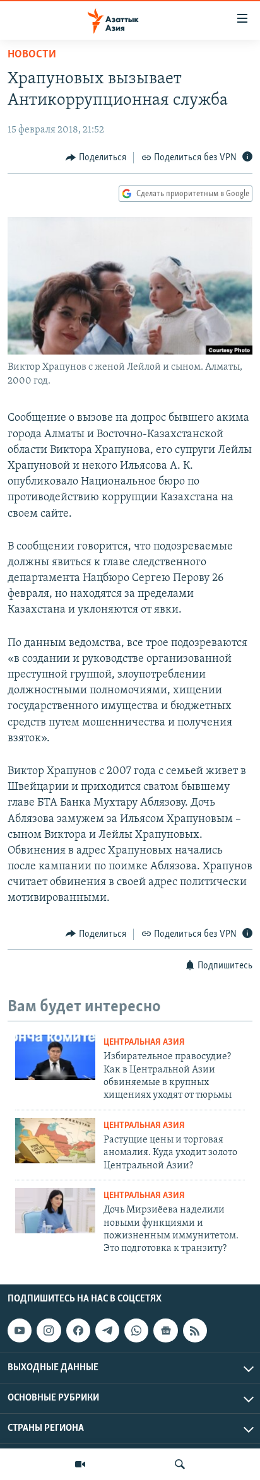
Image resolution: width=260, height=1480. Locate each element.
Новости (32, 55)
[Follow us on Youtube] (20, 1330)
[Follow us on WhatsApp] (136, 1330)
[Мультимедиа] (80, 1464)
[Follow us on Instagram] (49, 1330)
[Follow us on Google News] (165, 1330)
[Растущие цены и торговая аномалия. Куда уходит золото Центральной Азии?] (55, 1140)
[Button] (96, 158)
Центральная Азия (144, 1042)
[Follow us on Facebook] (78, 1330)
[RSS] (195, 1330)
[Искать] (180, 1464)
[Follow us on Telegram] (107, 1330)
